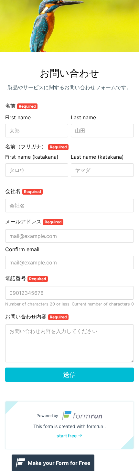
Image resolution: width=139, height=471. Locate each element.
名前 (20, 105)
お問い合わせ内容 (36, 316)
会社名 (23, 191)
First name (18, 117)
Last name (83, 117)
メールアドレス (33, 221)
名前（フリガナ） (36, 146)
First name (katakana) (32, 157)
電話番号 (25, 278)
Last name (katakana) (97, 157)
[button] (69, 425)
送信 (69, 375)
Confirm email (22, 249)
